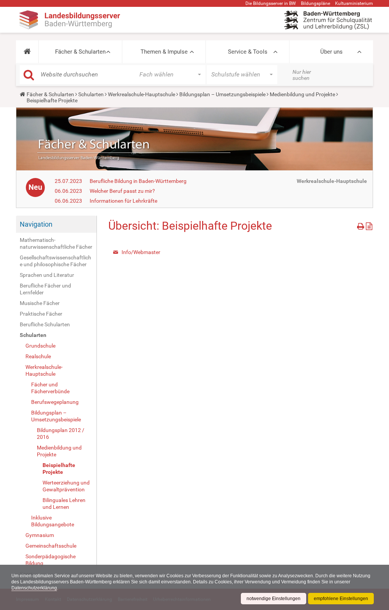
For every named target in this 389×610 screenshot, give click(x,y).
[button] (27, 51)
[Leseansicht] (369, 225)
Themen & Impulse (164, 51)
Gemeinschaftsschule (50, 546)
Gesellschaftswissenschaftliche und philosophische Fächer (55, 260)
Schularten (91, 94)
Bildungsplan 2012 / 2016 (60, 433)
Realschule (38, 356)
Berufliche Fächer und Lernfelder (45, 289)
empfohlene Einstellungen (341, 598)
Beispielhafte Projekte (59, 468)
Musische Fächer (40, 303)
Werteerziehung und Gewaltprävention (66, 486)
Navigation (36, 224)
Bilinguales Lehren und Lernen (64, 503)
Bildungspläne (315, 3)
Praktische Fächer (41, 314)
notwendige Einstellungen (273, 598)
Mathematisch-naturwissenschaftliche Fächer (56, 243)
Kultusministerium (354, 3)
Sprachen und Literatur (47, 275)
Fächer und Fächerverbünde (50, 387)
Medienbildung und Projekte (302, 94)
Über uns (331, 51)
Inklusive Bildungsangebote (52, 521)
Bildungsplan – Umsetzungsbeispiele (222, 94)
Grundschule (40, 346)
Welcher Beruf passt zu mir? (122, 191)
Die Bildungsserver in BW (270, 3)
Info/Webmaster (141, 252)
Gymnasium (39, 535)
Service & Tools (247, 51)
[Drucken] (361, 225)
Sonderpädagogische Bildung (50, 559)
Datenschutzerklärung (34, 588)
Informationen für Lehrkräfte (123, 201)
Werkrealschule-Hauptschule (141, 94)
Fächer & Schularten (80, 51)
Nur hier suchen (302, 75)
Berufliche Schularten (45, 324)
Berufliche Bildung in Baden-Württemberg (138, 181)
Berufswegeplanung (55, 402)
